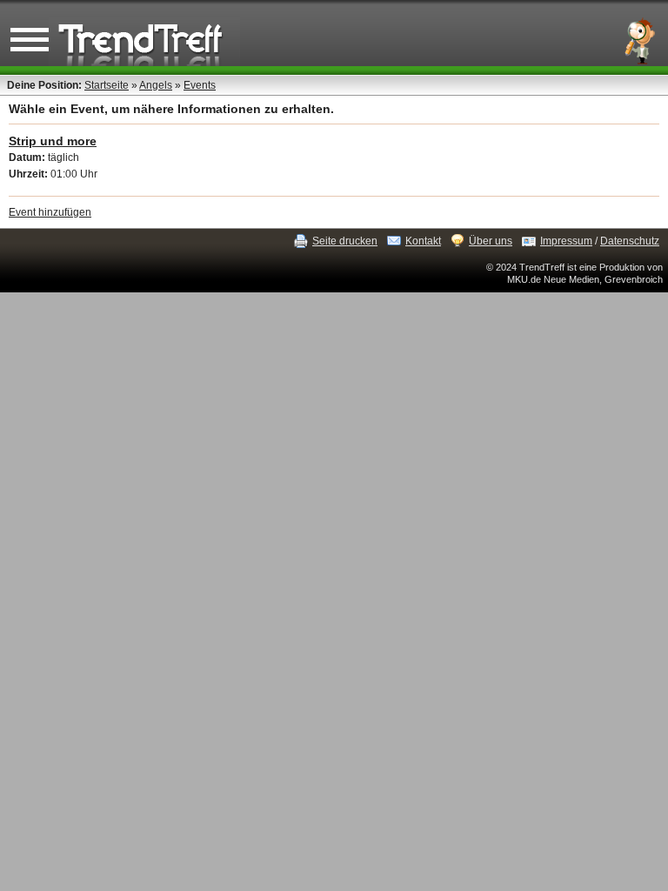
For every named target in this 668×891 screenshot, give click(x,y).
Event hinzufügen (50, 212)
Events (200, 85)
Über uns (490, 241)
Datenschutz (629, 241)
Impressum (566, 241)
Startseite (106, 85)
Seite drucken (344, 241)
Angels (155, 85)
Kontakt (423, 241)
